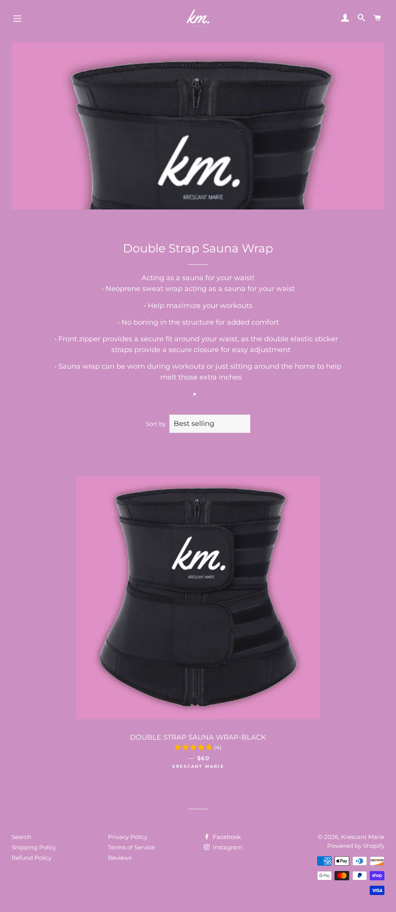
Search (21, 837)
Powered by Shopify (355, 845)
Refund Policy (31, 857)
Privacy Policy (127, 837)
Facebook (226, 837)
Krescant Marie (362, 837)
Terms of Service (131, 847)
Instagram (226, 847)
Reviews (119, 857)
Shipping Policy (34, 847)
